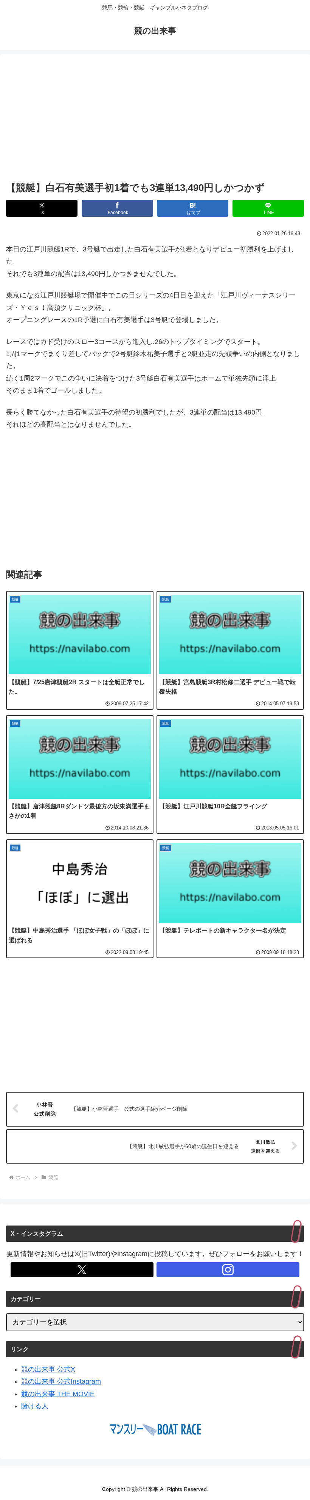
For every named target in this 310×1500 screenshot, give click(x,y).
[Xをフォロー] (82, 1269)
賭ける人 (34, 1406)
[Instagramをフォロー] (228, 1269)
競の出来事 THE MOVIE (58, 1394)
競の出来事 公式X (48, 1369)
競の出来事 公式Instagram (61, 1381)
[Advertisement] (155, 119)
